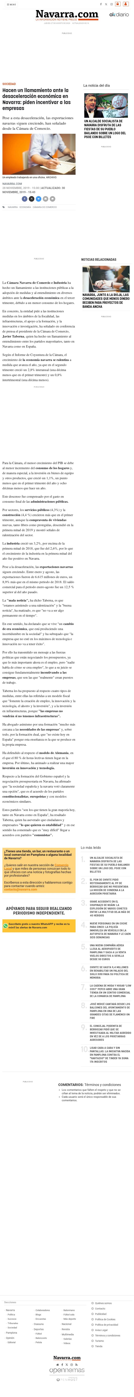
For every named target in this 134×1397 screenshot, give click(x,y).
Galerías (68, 1339)
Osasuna (39, 1324)
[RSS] (76, 1364)
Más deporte (70, 1319)
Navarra (10, 1310)
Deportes (39, 1329)
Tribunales (13, 1323)
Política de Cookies (105, 1319)
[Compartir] (24, 198)
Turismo (99, 1341)
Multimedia (68, 1334)
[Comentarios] (52, 198)
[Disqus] (94, 1152)
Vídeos (67, 1343)
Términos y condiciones (102, 1085)
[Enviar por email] (45, 198)
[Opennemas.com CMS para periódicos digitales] (67, 1373)
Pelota (39, 1342)
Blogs (38, 1314)
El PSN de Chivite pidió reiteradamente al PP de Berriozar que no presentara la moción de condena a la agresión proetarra (109, 887)
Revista (66, 1329)
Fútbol (39, 1333)
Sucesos (12, 1319)
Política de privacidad (106, 1324)
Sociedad (12, 1327)
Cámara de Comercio (45, 207)
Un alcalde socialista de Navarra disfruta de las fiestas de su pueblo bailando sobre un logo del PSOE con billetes (105, 129)
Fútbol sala (69, 1314)
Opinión (10, 1338)
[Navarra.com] (67, 14)
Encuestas (41, 1319)
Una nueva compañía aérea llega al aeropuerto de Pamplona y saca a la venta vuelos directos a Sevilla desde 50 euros (108, 952)
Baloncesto (41, 1338)
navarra (13, 207)
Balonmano (69, 1310)
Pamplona (11, 1332)
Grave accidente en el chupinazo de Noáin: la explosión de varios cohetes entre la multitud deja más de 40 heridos (110, 908)
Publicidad (100, 1314)
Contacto (100, 1308)
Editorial (12, 1342)
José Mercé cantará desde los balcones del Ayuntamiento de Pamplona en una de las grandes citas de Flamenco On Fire (110, 1011)
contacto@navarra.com (20, 889)
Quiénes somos (103, 1303)
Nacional (66, 1324)
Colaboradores (43, 1310)
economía (25, 207)
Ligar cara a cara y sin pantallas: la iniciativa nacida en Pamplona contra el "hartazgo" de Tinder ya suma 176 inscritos (110, 1055)
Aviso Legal (101, 1330)
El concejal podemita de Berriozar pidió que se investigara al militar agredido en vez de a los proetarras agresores (110, 1033)
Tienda (98, 1346)
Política (11, 1314)
